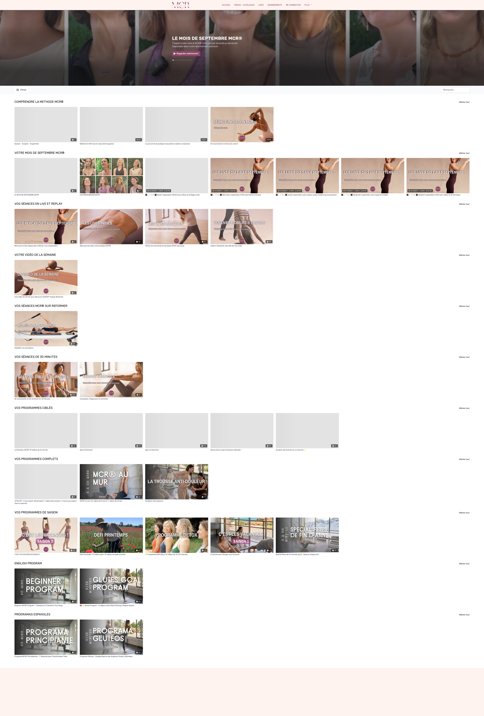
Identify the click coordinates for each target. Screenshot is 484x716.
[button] (175, 60)
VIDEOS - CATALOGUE (244, 5)
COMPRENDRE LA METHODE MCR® (38, 102)
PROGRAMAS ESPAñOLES (32, 614)
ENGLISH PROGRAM (28, 563)
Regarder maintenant (187, 53)
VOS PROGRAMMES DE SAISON (36, 512)
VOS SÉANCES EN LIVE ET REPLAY (38, 204)
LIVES (261, 5)
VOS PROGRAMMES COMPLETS (36, 459)
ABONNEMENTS (274, 5)
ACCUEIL (226, 5)
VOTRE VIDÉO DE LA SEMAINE (35, 255)
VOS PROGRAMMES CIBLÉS (33, 408)
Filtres (23, 90)
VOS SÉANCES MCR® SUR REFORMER (40, 306)
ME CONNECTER (293, 5)
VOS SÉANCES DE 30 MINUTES (35, 357)
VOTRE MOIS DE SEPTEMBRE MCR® (39, 153)
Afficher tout (464, 102)
